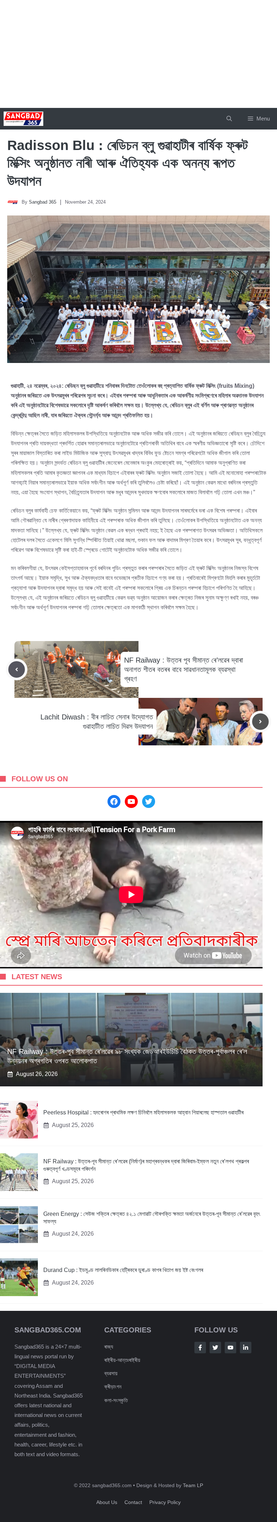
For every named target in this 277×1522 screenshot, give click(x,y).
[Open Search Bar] (229, 119)
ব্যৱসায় (111, 1373)
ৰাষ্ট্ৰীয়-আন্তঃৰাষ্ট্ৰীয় (122, 1360)
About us (106, 1502)
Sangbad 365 (42, 202)
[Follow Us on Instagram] (230, 1347)
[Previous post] (16, 669)
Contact (133, 1502)
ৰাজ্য (108, 1347)
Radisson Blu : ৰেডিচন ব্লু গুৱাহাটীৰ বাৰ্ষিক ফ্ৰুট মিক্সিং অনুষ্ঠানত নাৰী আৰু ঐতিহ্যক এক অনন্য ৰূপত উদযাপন (127, 163)
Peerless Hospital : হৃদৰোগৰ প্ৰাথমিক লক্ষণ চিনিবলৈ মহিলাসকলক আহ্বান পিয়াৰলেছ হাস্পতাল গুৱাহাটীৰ (143, 1112)
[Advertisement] (138, 54)
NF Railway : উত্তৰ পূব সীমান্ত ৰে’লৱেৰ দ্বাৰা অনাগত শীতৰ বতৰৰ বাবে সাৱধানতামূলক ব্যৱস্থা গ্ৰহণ (183, 669)
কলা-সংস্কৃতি (116, 1400)
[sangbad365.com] (23, 119)
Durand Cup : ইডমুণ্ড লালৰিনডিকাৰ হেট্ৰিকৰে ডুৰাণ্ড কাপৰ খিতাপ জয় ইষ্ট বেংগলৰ (123, 1270)
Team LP (193, 1485)
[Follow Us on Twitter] (215, 1347)
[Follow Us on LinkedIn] (245, 1347)
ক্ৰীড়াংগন (113, 1387)
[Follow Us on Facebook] (200, 1347)
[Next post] (260, 721)
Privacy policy (165, 1502)
